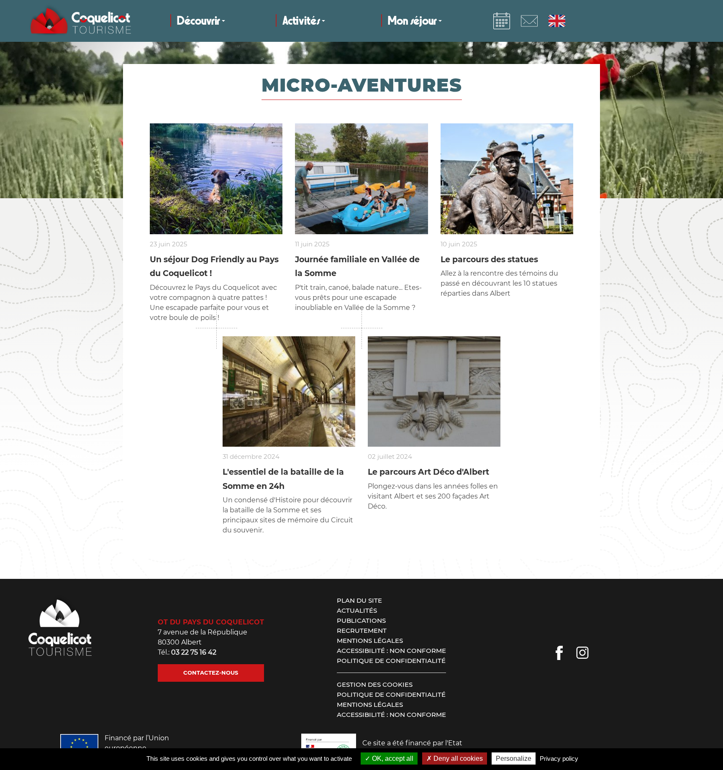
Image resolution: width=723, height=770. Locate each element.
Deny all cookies (457, 758)
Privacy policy (559, 758)
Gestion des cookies (375, 684)
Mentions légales (370, 641)
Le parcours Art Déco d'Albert (428, 472)
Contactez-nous (210, 672)
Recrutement (362, 630)
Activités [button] (301, 20)
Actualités (357, 610)
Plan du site (359, 600)
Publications (361, 620)
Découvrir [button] (198, 20)
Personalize (513, 758)
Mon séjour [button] (412, 20)
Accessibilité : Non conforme (391, 651)
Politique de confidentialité (391, 661)
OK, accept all (391, 758)
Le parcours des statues (489, 259)
